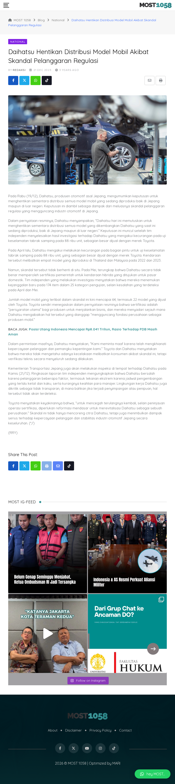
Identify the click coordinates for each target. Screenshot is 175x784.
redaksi (19, 70)
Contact (125, 730)
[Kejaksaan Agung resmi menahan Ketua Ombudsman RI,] (47, 553)
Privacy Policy (100, 730)
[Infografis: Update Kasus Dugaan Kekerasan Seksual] (127, 633)
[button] (152, 774)
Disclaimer (73, 730)
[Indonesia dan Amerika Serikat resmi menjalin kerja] (127, 553)
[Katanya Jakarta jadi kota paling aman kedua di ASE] (47, 633)
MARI (116, 763)
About (52, 730)
